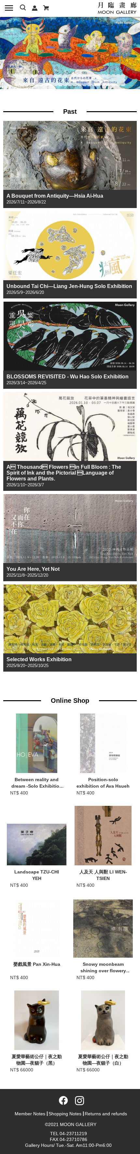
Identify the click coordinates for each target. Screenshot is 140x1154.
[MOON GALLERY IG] (78, 1102)
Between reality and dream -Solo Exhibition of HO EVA (36, 783)
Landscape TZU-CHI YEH (36, 875)
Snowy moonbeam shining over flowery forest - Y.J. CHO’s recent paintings (103, 968)
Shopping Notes (65, 1113)
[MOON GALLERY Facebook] (62, 1102)
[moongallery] (117, 7)
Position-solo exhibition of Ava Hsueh (103, 783)
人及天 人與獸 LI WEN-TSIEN (103, 875)
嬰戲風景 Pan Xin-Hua (36, 964)
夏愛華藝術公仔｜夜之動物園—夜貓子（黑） (37, 1060)
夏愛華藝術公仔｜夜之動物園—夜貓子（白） (103, 1060)
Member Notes (30, 1113)
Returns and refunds (106, 1113)
